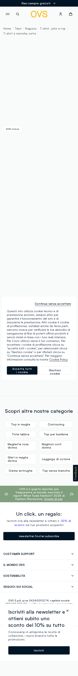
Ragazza (30, 28)
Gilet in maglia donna (18, 459)
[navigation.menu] (7, 14)
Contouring (56, 424)
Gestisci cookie (55, 371)
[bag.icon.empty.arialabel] (70, 14)
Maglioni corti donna (52, 445)
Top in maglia (20, 424)
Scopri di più (53, 499)
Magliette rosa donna (18, 445)
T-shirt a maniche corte (19, 33)
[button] (75, 473)
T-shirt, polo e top (53, 28)
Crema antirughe (21, 470)
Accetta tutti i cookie (22, 370)
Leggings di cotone (56, 459)
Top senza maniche (56, 470)
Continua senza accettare (53, 303)
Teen (18, 28)
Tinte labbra (21, 434)
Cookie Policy (58, 359)
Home (7, 28)
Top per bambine (56, 434)
